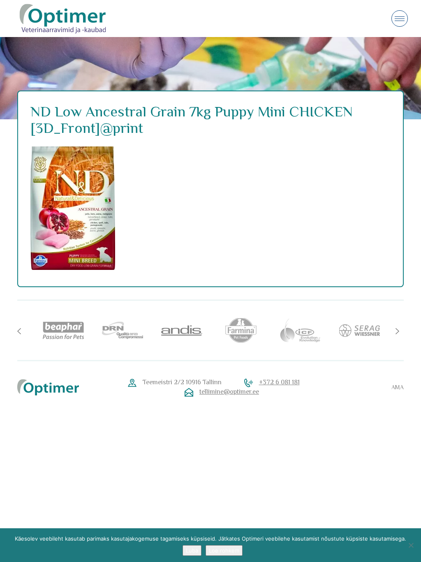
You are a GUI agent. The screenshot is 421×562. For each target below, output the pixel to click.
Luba (192, 550)
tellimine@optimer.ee (229, 391)
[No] (411, 545)
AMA (397, 387)
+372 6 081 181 (279, 382)
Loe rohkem (224, 550)
